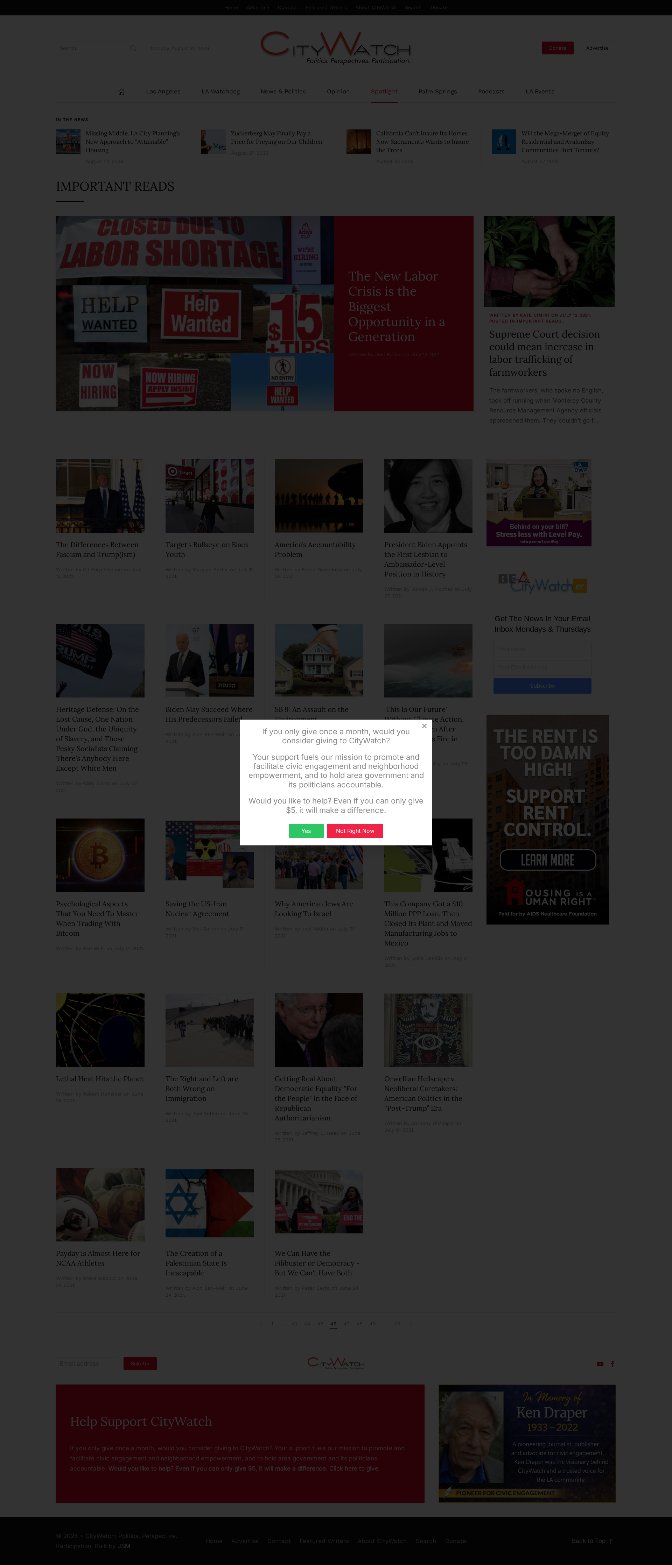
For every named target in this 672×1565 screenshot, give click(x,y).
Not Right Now (355, 830)
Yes (306, 830)
